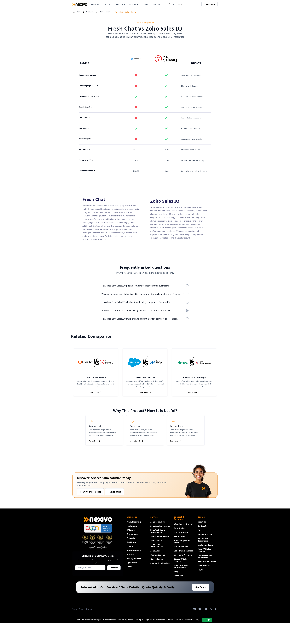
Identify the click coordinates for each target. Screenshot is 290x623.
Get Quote (200, 587)
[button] (96, 4)
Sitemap (89, 609)
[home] (79, 4)
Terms (74, 609)
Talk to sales (114, 491)
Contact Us (156, 4)
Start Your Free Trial (90, 491)
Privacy (81, 609)
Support (145, 4)
